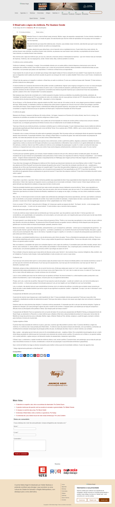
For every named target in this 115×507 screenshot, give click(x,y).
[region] (93, 494)
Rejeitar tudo (93, 500)
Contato (42, 18)
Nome (16, 426)
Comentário (18, 438)
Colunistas (40, 13)
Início (16, 13)
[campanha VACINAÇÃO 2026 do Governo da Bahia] (64, 4)
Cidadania (30, 28)
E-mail (16, 432)
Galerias (55, 13)
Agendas (23, 13)
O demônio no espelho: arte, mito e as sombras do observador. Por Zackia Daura (40, 404)
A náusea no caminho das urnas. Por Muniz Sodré (31, 410)
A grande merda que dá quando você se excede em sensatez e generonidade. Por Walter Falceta (45, 407)
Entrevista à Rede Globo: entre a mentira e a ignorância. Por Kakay (36, 413)
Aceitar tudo (104, 500)
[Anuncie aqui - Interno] (57, 360)
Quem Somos (34, 18)
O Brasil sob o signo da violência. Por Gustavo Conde (39, 24)
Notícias (32, 13)
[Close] (110, 486)
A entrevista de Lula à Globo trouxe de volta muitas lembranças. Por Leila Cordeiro (40, 415)
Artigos (48, 13)
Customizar (82, 500)
